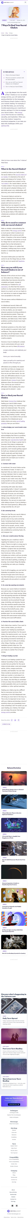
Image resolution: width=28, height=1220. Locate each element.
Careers (13, 1196)
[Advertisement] (14, 53)
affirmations (20, 346)
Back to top (7, 724)
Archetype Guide (14, 1112)
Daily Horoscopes (14, 1123)
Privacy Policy (7, 1217)
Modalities (14, 1137)
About (14, 1172)
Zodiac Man (14, 1164)
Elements (14, 1134)
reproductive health (17, 440)
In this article (8, 72)
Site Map (14, 1182)
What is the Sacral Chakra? (13, 75)
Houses (14, 1139)
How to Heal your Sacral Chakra (14, 86)
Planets (14, 1130)
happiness (21, 261)
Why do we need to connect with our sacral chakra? (15, 78)
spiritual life (5, 125)
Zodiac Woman (14, 1166)
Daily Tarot (14, 1148)
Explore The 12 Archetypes (14, 1115)
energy (14, 380)
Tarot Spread (14, 1152)
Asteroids (14, 1132)
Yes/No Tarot (14, 1150)
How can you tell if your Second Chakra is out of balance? (14, 83)
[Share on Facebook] (11, 720)
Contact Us (14, 1179)
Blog (7, 33)
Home (2, 33)
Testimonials (14, 1177)
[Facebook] (12, 1205)
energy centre (17, 230)
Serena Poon (13, 401)
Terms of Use (13, 1217)
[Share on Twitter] (15, 720)
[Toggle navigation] (25, 2)
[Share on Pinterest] (18, 720)
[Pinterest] (16, 1205)
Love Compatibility (14, 1159)
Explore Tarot (14, 1145)
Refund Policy (20, 1217)
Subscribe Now (13, 1104)
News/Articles (13, 1192)
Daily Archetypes (14, 1117)
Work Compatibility (14, 1161)
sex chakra (5, 183)
